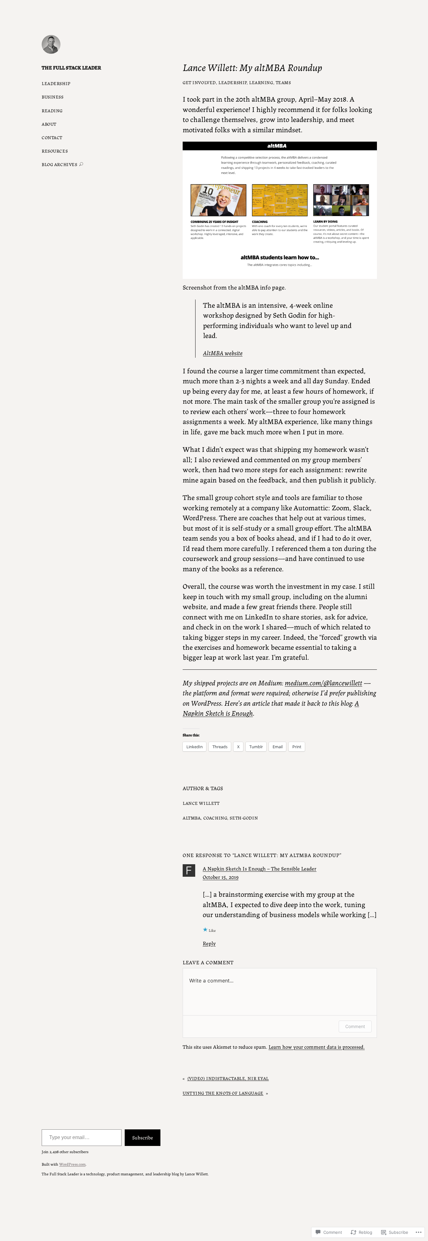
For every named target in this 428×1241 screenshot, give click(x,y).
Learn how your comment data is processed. (317, 1046)
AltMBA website (223, 352)
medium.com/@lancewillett (323, 682)
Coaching (215, 818)
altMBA (192, 818)
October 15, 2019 (220, 876)
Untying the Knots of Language (223, 1093)
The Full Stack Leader (71, 67)
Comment (355, 1026)
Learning (261, 82)
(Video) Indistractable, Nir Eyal (228, 1078)
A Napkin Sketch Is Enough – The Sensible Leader (259, 868)
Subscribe (142, 1137)
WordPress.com (72, 1164)
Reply (209, 943)
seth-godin (244, 818)
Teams (283, 82)
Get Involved (199, 82)
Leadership (232, 82)
